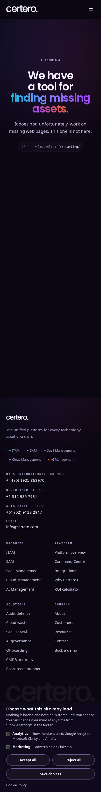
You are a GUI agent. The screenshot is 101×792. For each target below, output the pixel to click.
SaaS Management (61, 450)
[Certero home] (22, 9)
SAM (33, 450)
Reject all (73, 760)
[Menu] (91, 9)
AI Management (62, 459)
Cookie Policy (16, 785)
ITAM (16, 450)
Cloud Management (26, 459)
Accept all (28, 760)
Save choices (50, 774)
